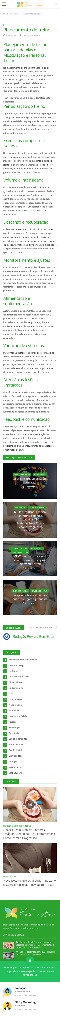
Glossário (14, 13)
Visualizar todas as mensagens (42, 627)
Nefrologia (20, 508)
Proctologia (36, 548)
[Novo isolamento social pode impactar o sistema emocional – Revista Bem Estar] (30, 858)
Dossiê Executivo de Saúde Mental (30, 480)
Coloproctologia (18, 548)
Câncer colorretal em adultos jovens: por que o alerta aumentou (30, 560)
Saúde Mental (40, 474)
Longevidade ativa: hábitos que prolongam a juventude (30, 597)
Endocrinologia (20, 591)
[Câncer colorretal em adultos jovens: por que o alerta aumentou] (8, 955)
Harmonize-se (9, 877)
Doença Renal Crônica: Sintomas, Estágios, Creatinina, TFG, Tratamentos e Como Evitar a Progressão (31, 519)
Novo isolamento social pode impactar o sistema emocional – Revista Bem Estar (29, 882)
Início (5, 13)
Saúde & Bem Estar (22, 474)
